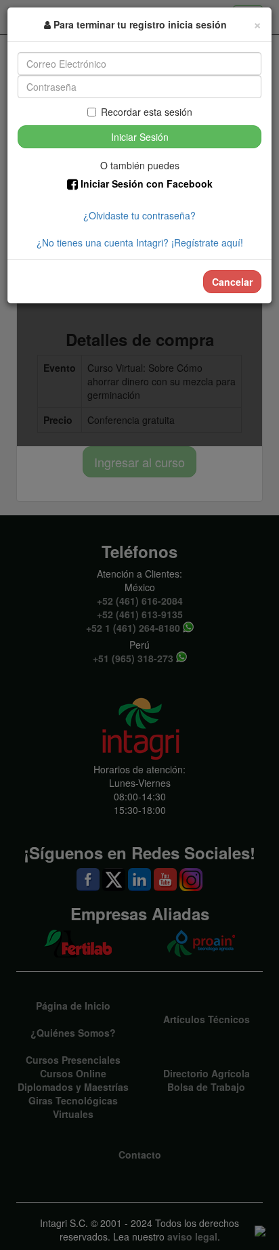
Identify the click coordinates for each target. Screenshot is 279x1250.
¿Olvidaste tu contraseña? (139, 215)
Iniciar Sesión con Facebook (145, 183)
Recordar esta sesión (146, 111)
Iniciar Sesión (140, 137)
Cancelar (232, 281)
